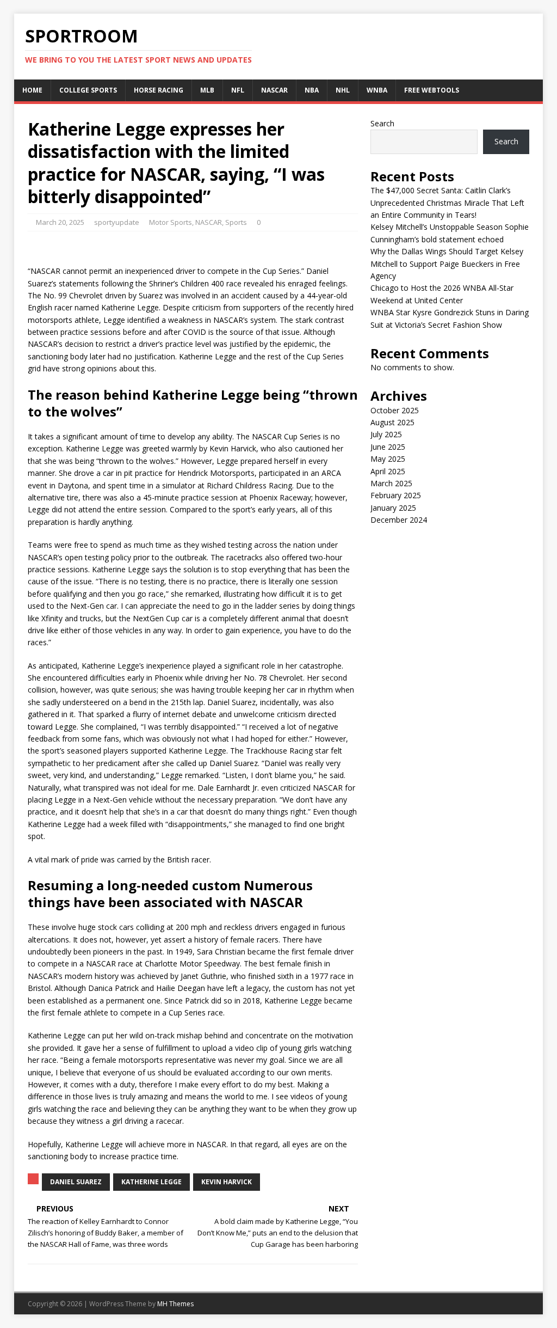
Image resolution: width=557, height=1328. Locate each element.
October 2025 (394, 410)
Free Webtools (431, 90)
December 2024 (398, 520)
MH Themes (175, 1303)
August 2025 (392, 422)
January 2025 (393, 508)
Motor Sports (170, 222)
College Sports (88, 90)
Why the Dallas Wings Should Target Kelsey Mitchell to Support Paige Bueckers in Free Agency (446, 263)
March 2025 (391, 483)
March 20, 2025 (60, 222)
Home (32, 90)
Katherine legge (151, 1181)
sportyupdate (116, 222)
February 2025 (395, 495)
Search (382, 123)
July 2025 (386, 434)
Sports (236, 222)
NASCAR (274, 90)
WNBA (377, 90)
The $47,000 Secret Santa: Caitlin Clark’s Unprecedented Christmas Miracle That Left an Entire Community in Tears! (447, 202)
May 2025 (387, 459)
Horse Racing (158, 90)
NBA (312, 90)
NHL (343, 90)
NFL (237, 90)
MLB (207, 90)
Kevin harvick (226, 1181)
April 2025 (387, 471)
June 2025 (387, 447)
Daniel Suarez (76, 1181)
